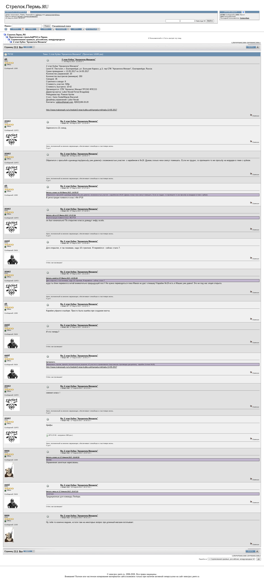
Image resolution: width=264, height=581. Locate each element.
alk (5, 59)
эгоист (7, 121)
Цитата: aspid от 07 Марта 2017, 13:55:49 (62, 278)
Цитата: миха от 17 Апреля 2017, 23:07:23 (62, 491)
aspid (7, 241)
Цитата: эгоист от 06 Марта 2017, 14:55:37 (62, 192)
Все (21, 47)
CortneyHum (244, 18)
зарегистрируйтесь (52, 15)
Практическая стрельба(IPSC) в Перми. (28, 37)
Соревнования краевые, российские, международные (38, 39)
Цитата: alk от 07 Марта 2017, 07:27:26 (61, 215)
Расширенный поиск (61, 26)
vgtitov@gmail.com (64, 102)
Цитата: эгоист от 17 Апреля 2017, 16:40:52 (62, 457)
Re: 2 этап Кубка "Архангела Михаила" (79, 121)
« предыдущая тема (238, 42)
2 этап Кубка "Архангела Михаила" (30, 42)
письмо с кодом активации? (27, 16)
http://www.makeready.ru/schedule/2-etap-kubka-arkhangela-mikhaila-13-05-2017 (81, 110)
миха (6, 450)
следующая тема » (253, 42)
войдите (39, 15)
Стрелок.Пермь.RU (16, 35)
